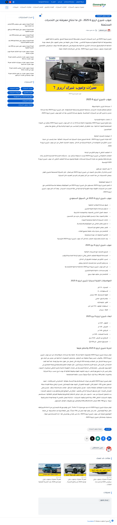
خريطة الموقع (80, 2)
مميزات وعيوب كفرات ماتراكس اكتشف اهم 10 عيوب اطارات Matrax (21, 58)
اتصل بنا (53, 2)
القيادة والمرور (49, 7)
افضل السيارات (38, 7)
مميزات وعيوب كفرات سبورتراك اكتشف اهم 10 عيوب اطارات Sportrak (21, 63)
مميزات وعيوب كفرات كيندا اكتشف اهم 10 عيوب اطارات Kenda (20, 52)
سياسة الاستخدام (69, 2)
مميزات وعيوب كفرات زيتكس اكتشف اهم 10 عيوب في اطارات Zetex (21, 69)
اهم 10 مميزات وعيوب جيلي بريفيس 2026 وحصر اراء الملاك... (102, 482)
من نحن (60, 2)
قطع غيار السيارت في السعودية (23, 97)
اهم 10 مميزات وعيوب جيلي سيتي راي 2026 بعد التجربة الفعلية (21, 47)
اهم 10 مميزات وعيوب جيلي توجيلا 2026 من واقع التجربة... (76, 481)
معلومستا (90, 521)
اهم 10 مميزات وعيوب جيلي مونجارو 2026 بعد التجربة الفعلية (50, 481)
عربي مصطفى (103, 30)
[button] (103, 438)
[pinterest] (10, 2)
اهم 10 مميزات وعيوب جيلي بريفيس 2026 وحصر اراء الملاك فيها (21, 25)
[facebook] (13, 2)
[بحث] (6, 7)
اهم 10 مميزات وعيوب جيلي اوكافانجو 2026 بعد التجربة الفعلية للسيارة (21, 41)
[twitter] (6, 2)
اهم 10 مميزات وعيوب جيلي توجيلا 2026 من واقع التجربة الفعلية (21, 30)
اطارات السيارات (61, 7)
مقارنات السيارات (25, 7)
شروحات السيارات (14, 92)
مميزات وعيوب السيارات (76, 7)
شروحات (15, 7)
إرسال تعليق (104, 500)
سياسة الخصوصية (44, 2)
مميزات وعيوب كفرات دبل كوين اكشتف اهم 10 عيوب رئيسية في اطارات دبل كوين (21, 74)
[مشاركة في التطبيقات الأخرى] (87, 438)
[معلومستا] (99, 5)
